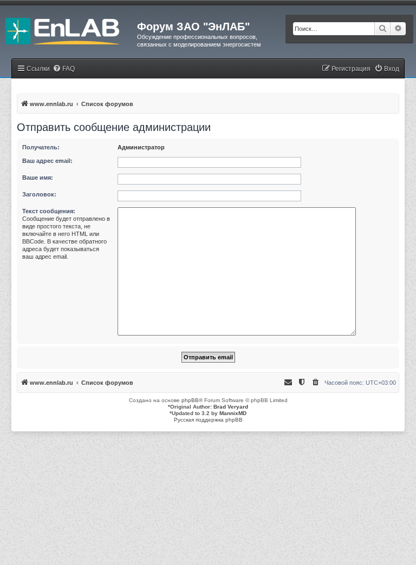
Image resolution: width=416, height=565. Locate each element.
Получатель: (41, 147)
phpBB (190, 400)
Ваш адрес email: (47, 160)
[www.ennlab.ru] (68, 29)
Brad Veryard (230, 407)
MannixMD (232, 413)
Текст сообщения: (48, 211)
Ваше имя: (37, 177)
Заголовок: (39, 194)
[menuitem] (64, 69)
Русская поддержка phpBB (208, 420)
